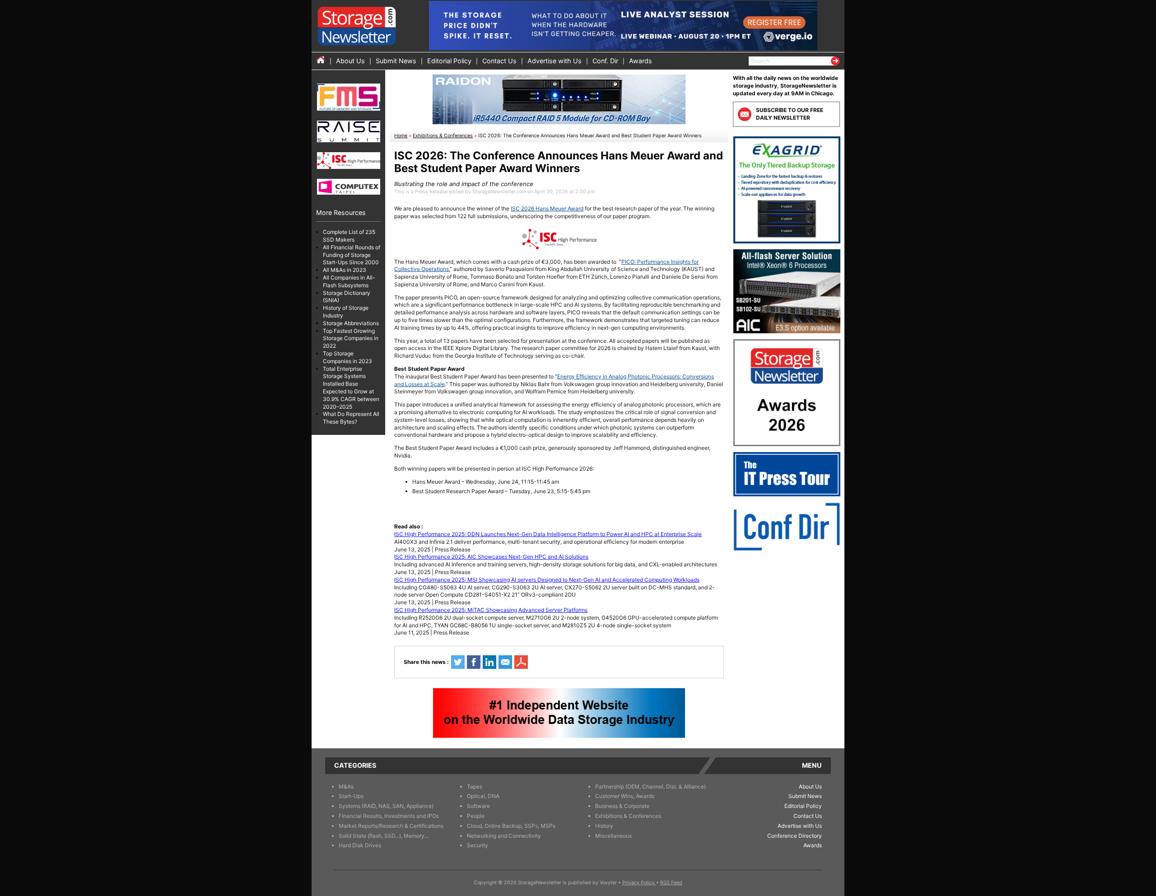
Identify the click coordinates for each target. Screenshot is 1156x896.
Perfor (644, 261)
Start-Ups (351, 796)
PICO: (628, 261)
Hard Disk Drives (360, 845)
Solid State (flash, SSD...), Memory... (384, 835)
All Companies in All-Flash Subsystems (349, 281)
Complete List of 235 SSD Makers (349, 236)
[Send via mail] (505, 662)
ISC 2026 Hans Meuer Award (547, 208)
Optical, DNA (483, 796)
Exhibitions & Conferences (443, 136)
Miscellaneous (613, 835)
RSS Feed (671, 883)
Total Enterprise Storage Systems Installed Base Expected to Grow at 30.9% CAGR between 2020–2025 (351, 387)
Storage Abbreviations (351, 323)
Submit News (396, 61)
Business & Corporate (622, 806)
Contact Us (499, 61)
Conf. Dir (605, 61)
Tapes (474, 786)
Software (478, 806)
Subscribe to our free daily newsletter (789, 114)
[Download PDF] (521, 662)
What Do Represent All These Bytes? (351, 418)
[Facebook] (473, 662)
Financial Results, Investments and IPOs (389, 815)
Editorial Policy (449, 61)
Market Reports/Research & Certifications (391, 825)
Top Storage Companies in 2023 (347, 357)
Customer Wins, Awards (624, 796)
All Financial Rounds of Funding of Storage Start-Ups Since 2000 (351, 255)
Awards (640, 61)
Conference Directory (794, 835)
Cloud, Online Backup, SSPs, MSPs (511, 825)
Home (400, 136)
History (604, 825)
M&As (346, 786)
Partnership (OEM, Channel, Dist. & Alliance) (650, 786)
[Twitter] (458, 662)
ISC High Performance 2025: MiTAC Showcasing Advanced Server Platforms (490, 610)
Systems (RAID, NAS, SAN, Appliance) (386, 806)
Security (477, 845)
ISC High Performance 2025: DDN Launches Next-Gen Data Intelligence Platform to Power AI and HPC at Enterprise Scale (548, 534)
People (476, 815)
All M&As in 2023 (344, 269)
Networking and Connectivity (504, 835)
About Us (350, 61)
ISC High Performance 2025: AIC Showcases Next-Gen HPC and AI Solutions (491, 556)
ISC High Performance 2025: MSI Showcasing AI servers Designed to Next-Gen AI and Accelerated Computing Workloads (546, 579)
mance (661, 261)
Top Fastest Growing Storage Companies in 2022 (350, 338)
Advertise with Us (554, 61)
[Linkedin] (489, 662)
